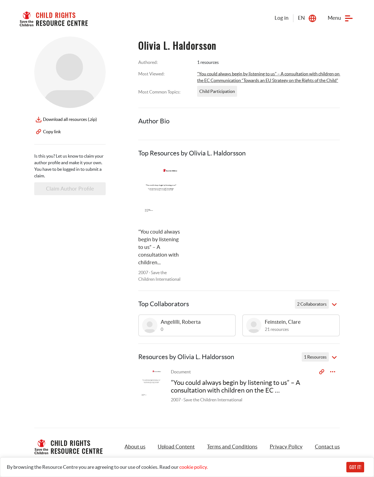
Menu (334, 18)
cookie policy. (193, 467)
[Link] (172, 174)
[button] (176, 447)
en (301, 18)
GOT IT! (355, 467)
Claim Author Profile (70, 189)
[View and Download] (332, 371)
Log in (282, 18)
